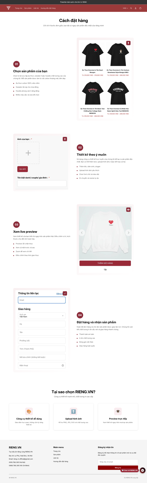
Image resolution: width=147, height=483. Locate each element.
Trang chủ (56, 451)
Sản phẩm (56, 454)
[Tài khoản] (135, 8)
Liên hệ (55, 458)
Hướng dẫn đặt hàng (60, 461)
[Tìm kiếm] (131, 8)
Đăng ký (118, 468)
